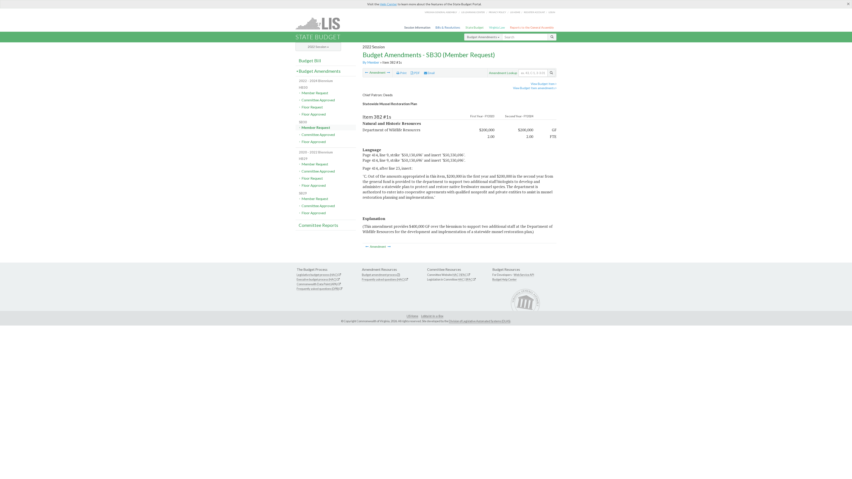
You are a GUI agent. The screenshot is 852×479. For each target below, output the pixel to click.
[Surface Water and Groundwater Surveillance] (367, 72)
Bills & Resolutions (448, 27)
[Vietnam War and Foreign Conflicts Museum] (388, 72)
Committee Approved (318, 100)
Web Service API (524, 275)
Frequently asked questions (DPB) (318, 289)
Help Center (388, 4)
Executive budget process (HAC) (316, 279)
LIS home (515, 12)
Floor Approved (314, 114)
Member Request (315, 93)
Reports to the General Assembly (532, 27)
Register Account (534, 12)
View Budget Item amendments (534, 88)
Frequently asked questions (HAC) (383, 279)
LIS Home (412, 316)
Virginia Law (497, 27)
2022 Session (317, 47)
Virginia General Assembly (441, 12)
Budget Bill (310, 60)
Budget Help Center (504, 279)
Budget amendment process (379, 275)
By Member (371, 62)
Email (431, 73)
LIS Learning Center (473, 12)
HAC (455, 275)
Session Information (417, 27)
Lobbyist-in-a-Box (432, 316)
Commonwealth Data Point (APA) (317, 284)
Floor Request (312, 107)
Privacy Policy (497, 12)
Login (551, 12)
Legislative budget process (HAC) (317, 275)
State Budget (474, 27)
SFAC (463, 275)
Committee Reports (318, 225)
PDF (416, 73)
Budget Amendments (482, 37)
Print (403, 73)
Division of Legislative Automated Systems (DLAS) (479, 321)
